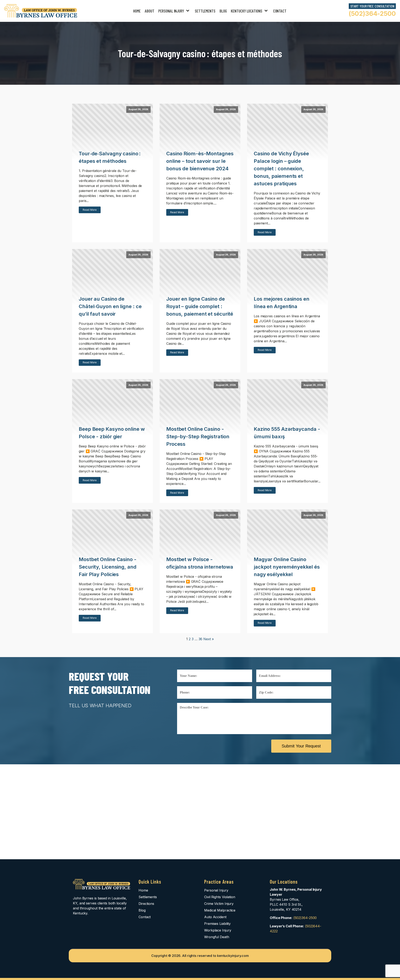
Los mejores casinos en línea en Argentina (281, 302)
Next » (208, 639)
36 (200, 639)
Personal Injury (171, 10)
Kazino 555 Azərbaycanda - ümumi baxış (287, 433)
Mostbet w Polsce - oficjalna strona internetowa (199, 563)
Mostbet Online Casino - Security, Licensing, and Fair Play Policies (107, 566)
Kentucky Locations (246, 10)
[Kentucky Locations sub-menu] (266, 11)
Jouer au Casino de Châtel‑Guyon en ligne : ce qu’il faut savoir (110, 306)
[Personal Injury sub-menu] (188, 11)
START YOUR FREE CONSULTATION (372, 6)
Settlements (205, 10)
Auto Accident (215, 917)
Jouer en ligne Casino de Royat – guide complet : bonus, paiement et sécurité (199, 306)
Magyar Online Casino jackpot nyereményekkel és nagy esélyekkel (287, 566)
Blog (223, 10)
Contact (279, 10)
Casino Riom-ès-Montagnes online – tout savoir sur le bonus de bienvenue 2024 (200, 161)
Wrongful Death (216, 937)
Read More (90, 209)
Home (137, 10)
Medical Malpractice (219, 910)
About (149, 10)
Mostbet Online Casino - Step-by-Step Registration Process (197, 436)
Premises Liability (217, 923)
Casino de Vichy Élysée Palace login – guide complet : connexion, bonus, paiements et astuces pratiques (281, 169)
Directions (146, 904)
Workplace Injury (217, 930)
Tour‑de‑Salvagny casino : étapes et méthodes (110, 157)
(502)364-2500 (372, 13)
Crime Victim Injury (219, 904)
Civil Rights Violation (219, 897)
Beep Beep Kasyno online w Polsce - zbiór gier (112, 433)
